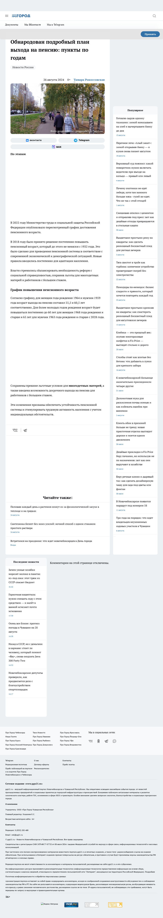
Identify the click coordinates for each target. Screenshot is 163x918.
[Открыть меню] (7, 16)
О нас (36, 760)
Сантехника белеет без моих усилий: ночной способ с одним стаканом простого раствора (53, 527)
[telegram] (26, 430)
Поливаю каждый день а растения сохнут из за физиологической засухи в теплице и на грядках (55, 510)
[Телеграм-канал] (81, 140)
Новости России (23, 67)
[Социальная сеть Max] (58, 146)
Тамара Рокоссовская (89, 80)
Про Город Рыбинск (41, 740)
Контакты (67, 760)
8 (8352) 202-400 (21, 830)
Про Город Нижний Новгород (18, 744)
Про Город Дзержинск (43, 744)
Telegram (9, 760)
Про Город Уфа (66, 740)
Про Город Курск (12, 740)
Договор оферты (41, 764)
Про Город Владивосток (70, 744)
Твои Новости (39, 732)
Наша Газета (11, 736)
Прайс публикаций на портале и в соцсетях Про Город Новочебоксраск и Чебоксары (18, 771)
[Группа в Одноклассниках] (99, 741)
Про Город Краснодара (15, 748)
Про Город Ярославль (69, 732)
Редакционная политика (16, 764)
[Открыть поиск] (154, 16)
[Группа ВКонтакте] (34, 140)
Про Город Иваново (41, 736)
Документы (11, 24)
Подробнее (150, 872)
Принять (150, 34)
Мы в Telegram (55, 24)
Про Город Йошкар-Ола (70, 736)
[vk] (15, 430)
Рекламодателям (41, 768)
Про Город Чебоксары (15, 732)
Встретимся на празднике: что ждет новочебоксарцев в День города (51, 542)
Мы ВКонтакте (32, 24)
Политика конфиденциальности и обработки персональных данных (35, 876)
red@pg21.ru (17, 835)
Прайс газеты (69, 764)
